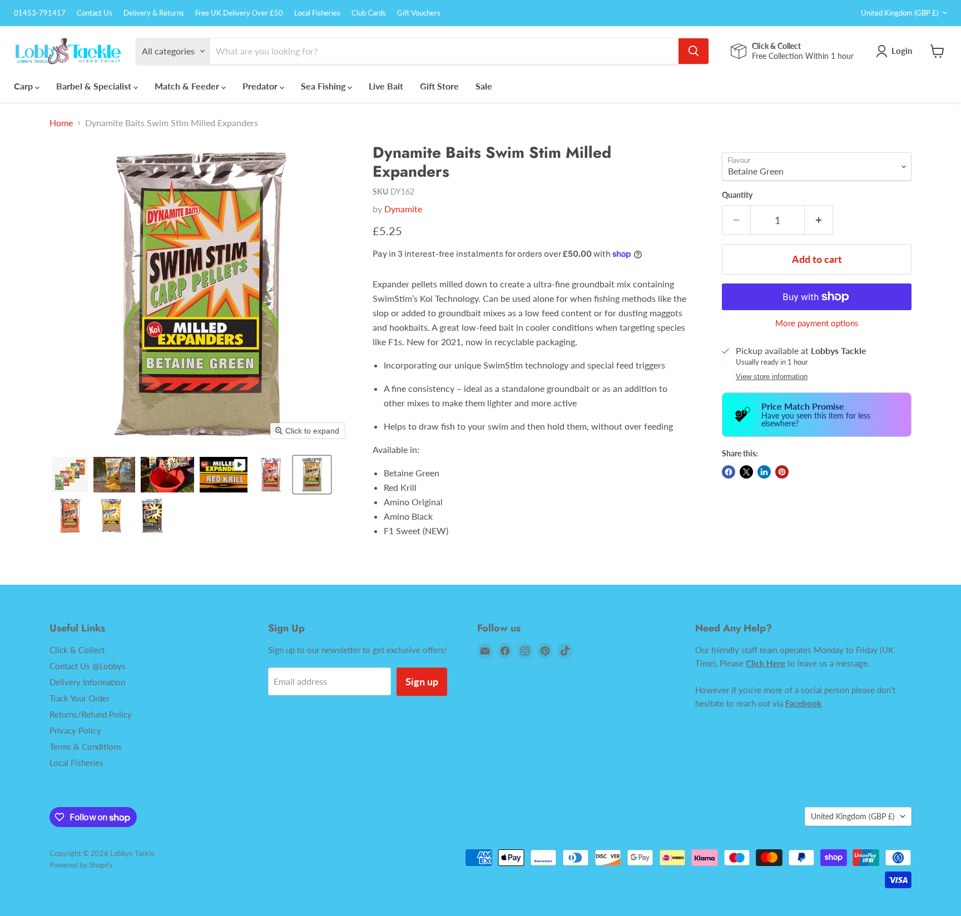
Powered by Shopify (81, 864)
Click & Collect (77, 650)
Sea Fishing (324, 86)
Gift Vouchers (418, 13)
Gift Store (439, 86)
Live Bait (386, 86)
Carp (24, 86)
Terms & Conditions (85, 746)
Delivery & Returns (153, 13)
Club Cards (368, 13)
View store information (772, 377)
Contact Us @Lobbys (87, 666)
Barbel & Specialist (94, 86)
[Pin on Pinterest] (782, 472)
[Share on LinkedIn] (764, 472)
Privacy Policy (75, 730)
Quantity (737, 195)
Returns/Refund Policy (90, 714)
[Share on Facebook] (728, 472)
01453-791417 (40, 13)
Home (61, 123)
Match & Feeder (188, 86)
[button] (70, 475)
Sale (483, 86)
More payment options (817, 323)
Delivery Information (87, 682)
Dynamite (403, 208)
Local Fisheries (317, 13)
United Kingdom (899, 12)
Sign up (421, 681)
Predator (261, 86)
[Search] (693, 51)
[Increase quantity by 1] (819, 220)
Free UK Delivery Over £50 (239, 13)
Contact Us (94, 13)
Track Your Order (79, 698)
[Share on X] (746, 472)
